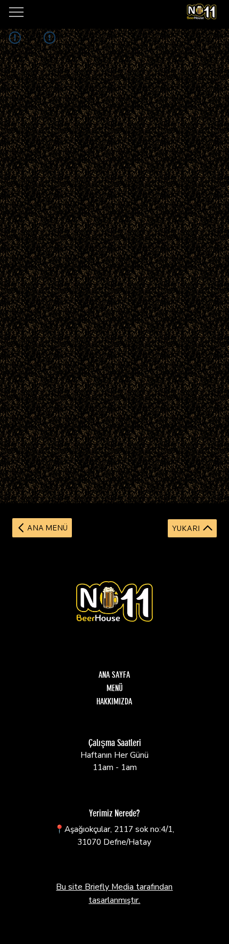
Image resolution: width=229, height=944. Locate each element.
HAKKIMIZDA (114, 701)
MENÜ (114, 688)
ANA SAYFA (114, 675)
